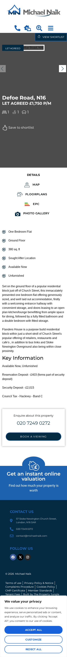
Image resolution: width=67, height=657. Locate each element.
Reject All (34, 649)
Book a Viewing (33, 436)
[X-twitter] (20, 557)
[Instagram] (27, 557)
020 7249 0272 (33, 423)
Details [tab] (33, 175)
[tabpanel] (33, 319)
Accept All (33, 629)
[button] (62, 68)
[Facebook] (13, 557)
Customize (33, 639)
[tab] (36, 185)
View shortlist (53, 37)
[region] (33, 626)
